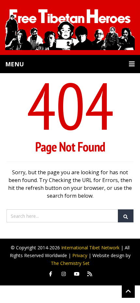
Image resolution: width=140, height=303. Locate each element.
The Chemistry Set (70, 263)
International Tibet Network (90, 247)
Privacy (79, 255)
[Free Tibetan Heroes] (70, 27)
